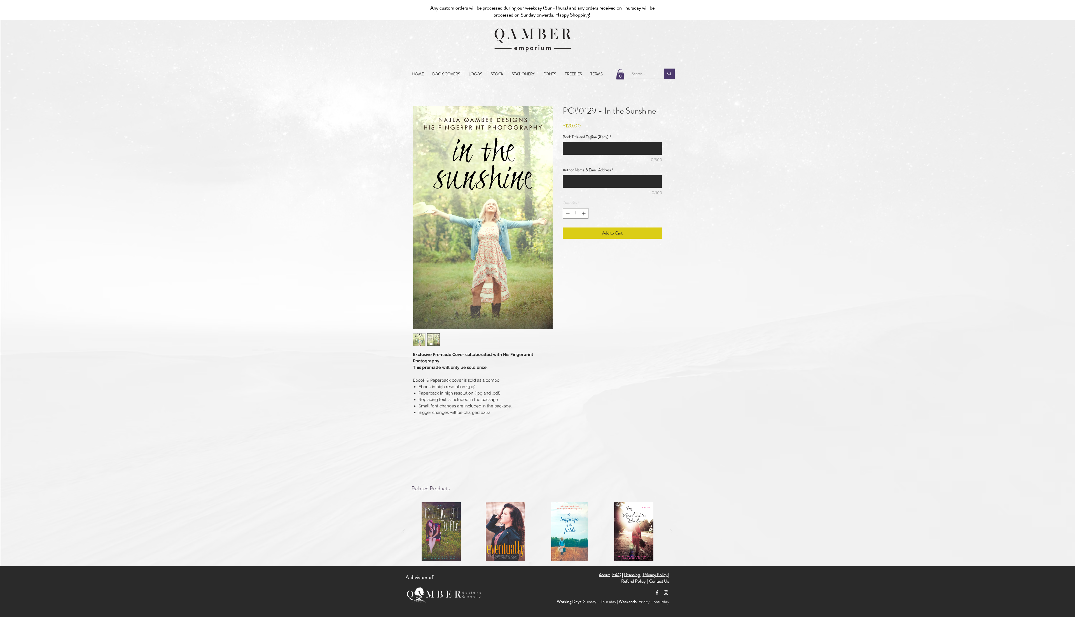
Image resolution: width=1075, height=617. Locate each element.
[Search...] (669, 74)
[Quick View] (441, 531)
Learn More (642, 135)
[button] (497, 74)
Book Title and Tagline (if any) (587, 146)
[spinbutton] (576, 222)
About (604, 574)
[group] (537, 531)
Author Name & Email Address (588, 179)
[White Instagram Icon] (666, 593)
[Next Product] (671, 531)
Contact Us (659, 581)
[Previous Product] (403, 531)
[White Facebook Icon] (657, 593)
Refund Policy (633, 581)
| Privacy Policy (654, 574)
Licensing (632, 574)
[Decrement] (567, 222)
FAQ (616, 574)
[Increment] (584, 222)
